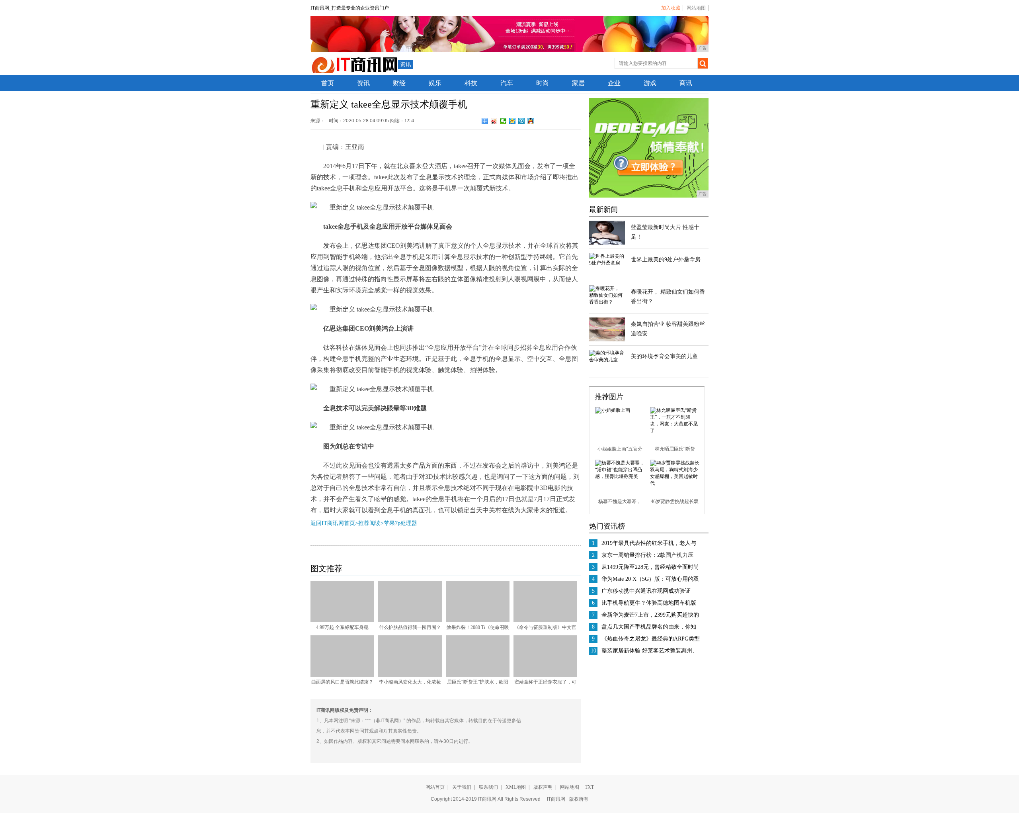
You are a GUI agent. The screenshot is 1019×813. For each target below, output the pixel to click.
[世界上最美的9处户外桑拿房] (607, 263)
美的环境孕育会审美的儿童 (664, 356)
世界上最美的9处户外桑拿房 (666, 260)
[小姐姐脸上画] (612, 410)
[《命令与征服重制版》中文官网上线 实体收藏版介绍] (545, 620)
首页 (327, 83)
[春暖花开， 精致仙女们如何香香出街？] (607, 302)
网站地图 (696, 8)
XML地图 (516, 787)
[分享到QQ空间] (512, 121)
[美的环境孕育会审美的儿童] (607, 359)
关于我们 (461, 787)
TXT (589, 787)
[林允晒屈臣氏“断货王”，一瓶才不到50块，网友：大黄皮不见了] (674, 430)
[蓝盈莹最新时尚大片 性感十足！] (607, 243)
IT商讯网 (556, 799)
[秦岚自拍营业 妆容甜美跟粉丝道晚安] (607, 340)
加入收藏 (670, 8)
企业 (614, 83)
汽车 (506, 83)
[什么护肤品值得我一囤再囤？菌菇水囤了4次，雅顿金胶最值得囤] (410, 620)
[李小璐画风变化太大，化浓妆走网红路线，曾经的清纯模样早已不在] (410, 675)
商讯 (685, 83)
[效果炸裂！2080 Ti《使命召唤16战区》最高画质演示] (478, 620)
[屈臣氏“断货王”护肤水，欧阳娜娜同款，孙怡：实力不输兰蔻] (478, 675)
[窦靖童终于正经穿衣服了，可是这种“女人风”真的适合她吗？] (545, 675)
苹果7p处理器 (400, 523)
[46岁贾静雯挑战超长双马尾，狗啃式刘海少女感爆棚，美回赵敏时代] (674, 483)
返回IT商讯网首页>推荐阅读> (347, 523)
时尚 (542, 83)
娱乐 (435, 83)
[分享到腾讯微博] (521, 121)
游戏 (650, 83)
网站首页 (435, 787)
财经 (399, 83)
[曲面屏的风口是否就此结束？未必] (342, 675)
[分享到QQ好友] (530, 121)
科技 (471, 83)
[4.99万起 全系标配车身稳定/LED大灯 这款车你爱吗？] (342, 620)
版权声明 (542, 787)
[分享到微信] (503, 121)
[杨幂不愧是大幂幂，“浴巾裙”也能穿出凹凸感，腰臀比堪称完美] (619, 476)
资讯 (405, 64)
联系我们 (488, 787)
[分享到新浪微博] (494, 121)
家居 (578, 83)
